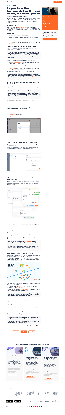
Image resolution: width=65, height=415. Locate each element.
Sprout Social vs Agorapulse (18, 390)
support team (11, 43)
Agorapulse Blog (55, 391)
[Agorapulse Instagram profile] (29, 406)
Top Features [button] (12, 1)
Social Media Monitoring (30, 392)
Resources (54, 397)
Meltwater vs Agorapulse (18, 392)
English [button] (56, 406)
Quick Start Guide (47, 390)
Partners (39, 394)
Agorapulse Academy (56, 392)
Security (25, 406)
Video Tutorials (55, 394)
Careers (39, 392)
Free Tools (54, 390)
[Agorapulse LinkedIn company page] (39, 406)
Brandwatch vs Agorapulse (18, 393)
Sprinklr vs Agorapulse (18, 394)
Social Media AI (29, 396)
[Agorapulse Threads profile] (31, 406)
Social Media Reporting (30, 393)
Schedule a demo (57, 1)
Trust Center (54, 396)
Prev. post (16, 331)
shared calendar (30, 76)
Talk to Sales (46, 393)
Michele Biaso (29, 56)
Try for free (48, 1)
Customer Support (47, 391)
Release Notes (55, 393)
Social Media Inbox (29, 390)
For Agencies (29, 395)
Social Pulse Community (56, 395)
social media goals (27, 241)
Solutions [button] (17, 1)
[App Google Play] (10, 401)
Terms (13, 406)
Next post (31, 331)
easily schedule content (18, 62)
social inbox (13, 225)
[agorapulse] (6, 1)
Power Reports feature (27, 289)
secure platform (12, 68)
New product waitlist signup (31, 397)
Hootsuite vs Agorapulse (18, 391)
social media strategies (22, 287)
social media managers (24, 230)
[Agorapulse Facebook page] (27, 406)
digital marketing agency (22, 27)
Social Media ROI (29, 394)
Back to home (24, 331)
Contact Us (39, 390)
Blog (9, 5)
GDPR (22, 406)
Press (38, 393)
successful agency (14, 307)
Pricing (22, 1)
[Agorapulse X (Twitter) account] (33, 406)
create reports (21, 286)
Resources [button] (25, 1)
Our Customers (40, 391)
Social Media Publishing (30, 391)
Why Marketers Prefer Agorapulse (19, 395)
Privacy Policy (18, 406)
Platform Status (47, 392)
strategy (33, 116)
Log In (43, 1)
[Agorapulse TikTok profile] (41, 406)
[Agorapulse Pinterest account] (37, 406)
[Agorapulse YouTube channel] (35, 406)
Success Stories (15, 5)
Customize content (12, 114)
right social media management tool (25, 307)
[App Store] (17, 401)
